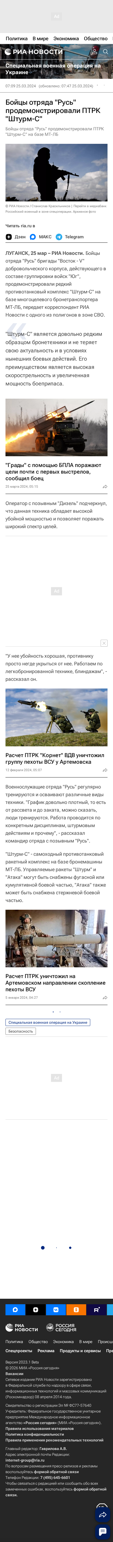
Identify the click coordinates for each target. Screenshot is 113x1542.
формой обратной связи (56, 1472)
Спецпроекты (18, 1350)
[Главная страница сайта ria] (33, 52)
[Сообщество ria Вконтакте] (56, 1309)
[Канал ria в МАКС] (15, 1309)
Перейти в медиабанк (90, 206)
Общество (38, 1341)
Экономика (63, 1341)
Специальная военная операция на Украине (48, 1022)
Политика (14, 1341)
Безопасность (21, 1031)
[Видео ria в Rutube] (96, 1309)
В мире (85, 1341)
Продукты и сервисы (80, 1350)
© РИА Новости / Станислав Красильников (37, 206)
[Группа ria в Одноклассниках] (76, 1309)
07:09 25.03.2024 (20, 86)
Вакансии (14, 1373)
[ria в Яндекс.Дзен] (36, 1309)
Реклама (46, 1350)
